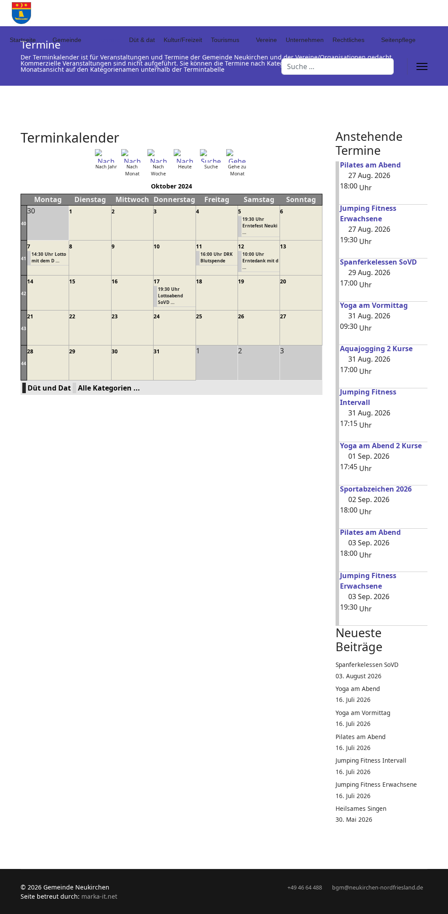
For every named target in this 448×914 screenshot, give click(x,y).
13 (283, 246)
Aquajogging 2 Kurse (376, 348)
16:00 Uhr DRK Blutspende (216, 257)
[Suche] (211, 156)
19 (241, 281)
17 (157, 281)
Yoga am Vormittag (374, 305)
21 (30, 316)
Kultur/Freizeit (183, 39)
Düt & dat (142, 39)
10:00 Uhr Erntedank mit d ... (260, 260)
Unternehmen (305, 39)
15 (72, 281)
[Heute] (185, 156)
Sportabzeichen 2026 (376, 489)
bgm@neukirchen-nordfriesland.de (377, 887)
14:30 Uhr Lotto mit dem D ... (49, 257)
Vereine (266, 39)
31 (157, 351)
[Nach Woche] (158, 156)
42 (23, 293)
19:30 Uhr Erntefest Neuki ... (259, 225)
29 (72, 351)
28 (30, 351)
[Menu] (421, 66)
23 (115, 316)
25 (199, 316)
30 (115, 351)
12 (241, 246)
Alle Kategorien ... (109, 388)
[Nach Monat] (132, 156)
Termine (109, 39)
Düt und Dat (49, 388)
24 (157, 316)
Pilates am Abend (370, 165)
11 (199, 246)
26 (241, 316)
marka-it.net (99, 896)
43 (23, 328)
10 (157, 246)
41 (23, 258)
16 (115, 281)
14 (30, 281)
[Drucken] (319, 132)
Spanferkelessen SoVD (378, 262)
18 (199, 281)
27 (283, 316)
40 (23, 223)
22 (72, 316)
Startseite (23, 39)
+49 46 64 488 (304, 887)
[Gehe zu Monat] (237, 156)
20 (283, 281)
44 (23, 363)
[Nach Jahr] (106, 156)
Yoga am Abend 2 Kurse (381, 445)
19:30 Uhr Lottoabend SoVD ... (170, 295)
